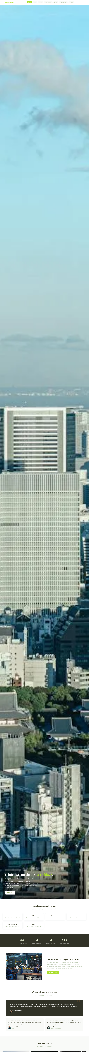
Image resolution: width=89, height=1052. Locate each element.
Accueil (29, 2)
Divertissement (48, 2)
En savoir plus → (53, 972)
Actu (35, 2)
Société (71, 2)
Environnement (63, 2)
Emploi (55, 2)
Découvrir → (10, 892)
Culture (40, 2)
